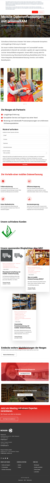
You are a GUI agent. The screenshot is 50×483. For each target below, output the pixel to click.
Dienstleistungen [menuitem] (5, 462)
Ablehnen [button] (41, 12)
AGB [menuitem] (25, 480)
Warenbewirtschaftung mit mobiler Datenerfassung (11, 273)
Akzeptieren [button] (35, 12)
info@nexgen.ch (4, 439)
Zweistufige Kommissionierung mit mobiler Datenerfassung (22, 326)
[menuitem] (6, 465)
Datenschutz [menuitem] (29, 480)
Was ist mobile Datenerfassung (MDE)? (36, 278)
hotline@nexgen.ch (5, 445)
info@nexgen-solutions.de (6, 453)
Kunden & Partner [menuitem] (21, 462)
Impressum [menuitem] (20, 480)
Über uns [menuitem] (35, 462)
